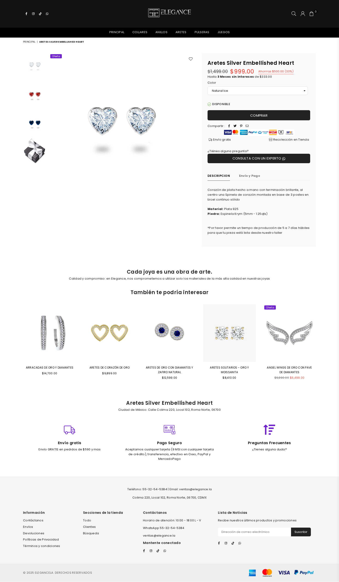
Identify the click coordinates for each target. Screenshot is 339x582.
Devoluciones (33, 533)
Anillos (161, 32)
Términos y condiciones (41, 546)
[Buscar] (293, 13)
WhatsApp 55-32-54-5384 (163, 528)
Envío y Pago (249, 176)
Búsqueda (91, 533)
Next (192, 126)
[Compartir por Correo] (247, 126)
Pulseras (202, 32)
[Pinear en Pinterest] (241, 126)
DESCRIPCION (219, 176)
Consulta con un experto (257, 158)
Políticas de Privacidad (41, 539)
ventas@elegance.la (159, 535)
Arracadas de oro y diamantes (49, 367)
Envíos (28, 527)
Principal (116, 32)
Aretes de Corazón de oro (109, 367)
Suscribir (300, 532)
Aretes (181, 32)
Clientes (89, 527)
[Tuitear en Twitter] (235, 126)
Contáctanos (33, 520)
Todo (87, 520)
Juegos (223, 32)
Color (212, 82)
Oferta (56, 56)
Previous (53, 126)
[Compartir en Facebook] (229, 126)
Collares (139, 32)
